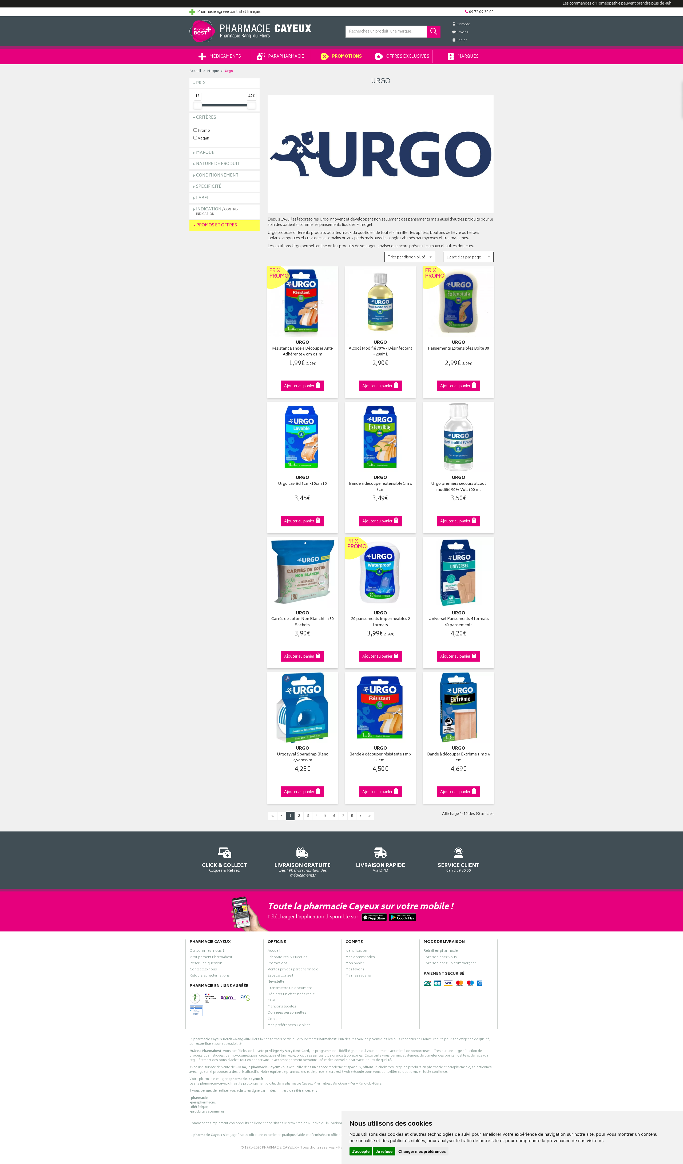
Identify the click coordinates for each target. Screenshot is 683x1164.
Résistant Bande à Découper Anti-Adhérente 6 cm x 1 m (302, 352)
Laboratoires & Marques (287, 958)
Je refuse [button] (384, 1151)
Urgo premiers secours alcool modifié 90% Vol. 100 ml (458, 487)
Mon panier (355, 964)
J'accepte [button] (361, 1151)
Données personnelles (287, 1013)
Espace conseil (280, 976)
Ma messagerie (358, 976)
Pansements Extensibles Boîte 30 (458, 349)
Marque (213, 71)
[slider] (197, 105)
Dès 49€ (302, 870)
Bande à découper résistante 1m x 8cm (380, 758)
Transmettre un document (290, 988)
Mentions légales (282, 1007)
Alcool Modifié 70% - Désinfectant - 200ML (380, 352)
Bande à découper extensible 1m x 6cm (380, 487)
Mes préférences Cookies (289, 1026)
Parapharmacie (285, 56)
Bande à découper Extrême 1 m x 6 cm (458, 758)
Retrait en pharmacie (441, 951)
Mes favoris (355, 970)
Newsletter (277, 982)
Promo (203, 130)
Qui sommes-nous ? (207, 951)
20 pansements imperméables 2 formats (380, 622)
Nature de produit (218, 164)
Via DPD (380, 867)
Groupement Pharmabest (211, 958)
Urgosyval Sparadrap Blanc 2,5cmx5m (302, 758)
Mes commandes (360, 958)
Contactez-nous (203, 970)
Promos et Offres (216, 225)
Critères (206, 117)
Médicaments (225, 56)
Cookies (274, 1019)
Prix (201, 83)
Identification (356, 951)
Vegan (203, 138)
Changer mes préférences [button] (422, 1151)
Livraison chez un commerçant (450, 964)
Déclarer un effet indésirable (291, 995)
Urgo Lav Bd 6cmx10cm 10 (302, 484)
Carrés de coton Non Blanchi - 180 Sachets (302, 622)
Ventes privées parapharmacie (293, 970)
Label (202, 198)
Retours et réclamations (210, 976)
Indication (217, 211)
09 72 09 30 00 (458, 867)
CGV (271, 1001)
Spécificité (208, 186)
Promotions (346, 56)
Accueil (195, 71)
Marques (468, 56)
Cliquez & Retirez (224, 867)
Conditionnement (217, 175)
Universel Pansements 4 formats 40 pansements (458, 622)
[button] (409, 257)
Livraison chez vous (440, 958)
